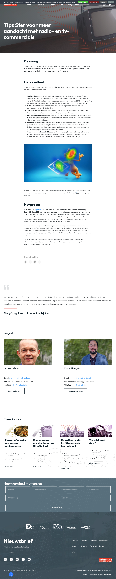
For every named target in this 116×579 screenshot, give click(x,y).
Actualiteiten (103, 540)
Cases (74, 546)
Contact (101, 546)
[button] (104, 4)
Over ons (84, 546)
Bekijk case (9, 467)
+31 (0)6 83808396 (19, 385)
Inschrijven (11, 552)
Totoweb (93, 574)
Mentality (84, 540)
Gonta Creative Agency (105, 574)
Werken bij (93, 546)
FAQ (73, 552)
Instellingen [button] (103, 2)
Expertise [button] (40, 5)
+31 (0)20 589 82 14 (80, 385)
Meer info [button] (111, 2)
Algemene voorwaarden (20, 570)
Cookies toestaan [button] (82, 2)
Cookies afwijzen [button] (94, 2)
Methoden (93, 540)
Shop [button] (29, 5)
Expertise (75, 540)
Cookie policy (32, 570)
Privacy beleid (8, 570)
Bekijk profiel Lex (14, 391)
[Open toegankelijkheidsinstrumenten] (11, 574)
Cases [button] (52, 5)
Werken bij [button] (68, 5)
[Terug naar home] (10, 4)
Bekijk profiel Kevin (76, 391)
